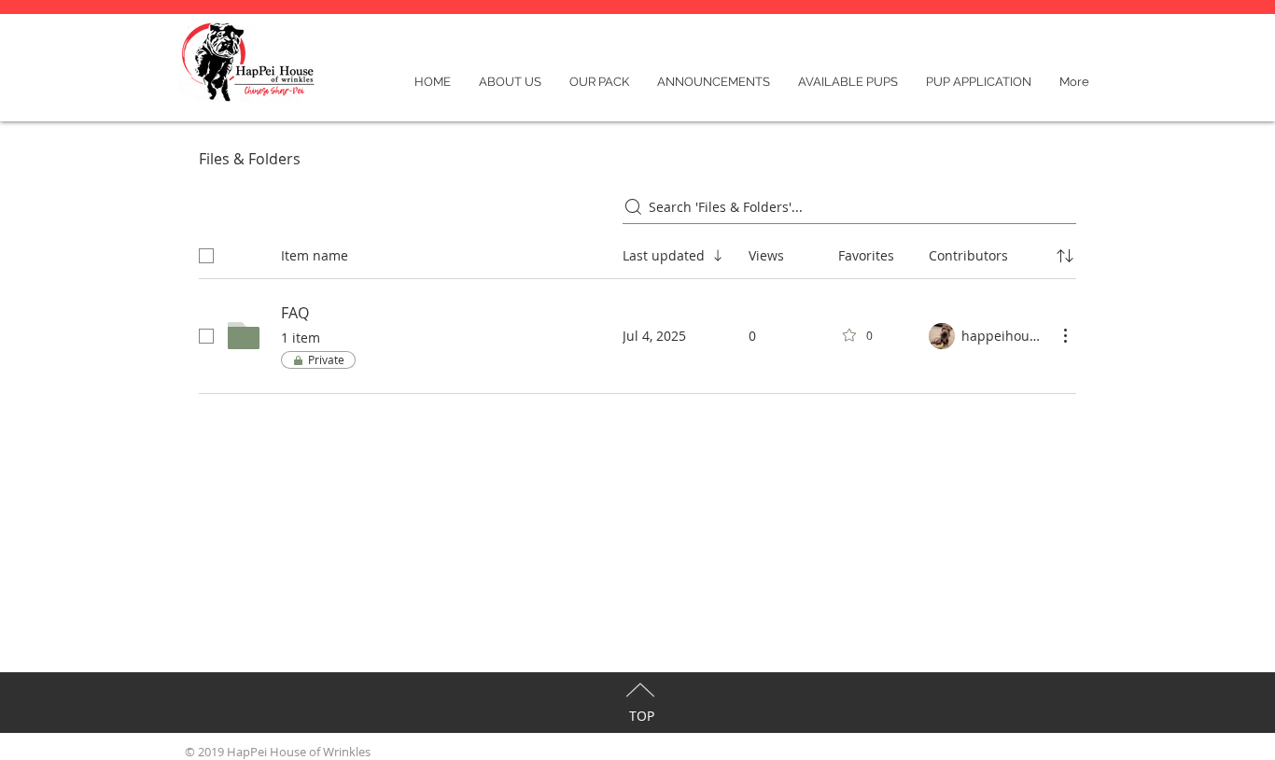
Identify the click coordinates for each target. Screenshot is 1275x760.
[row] (637, 252)
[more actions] (1065, 335)
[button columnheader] (1065, 256)
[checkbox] (206, 255)
